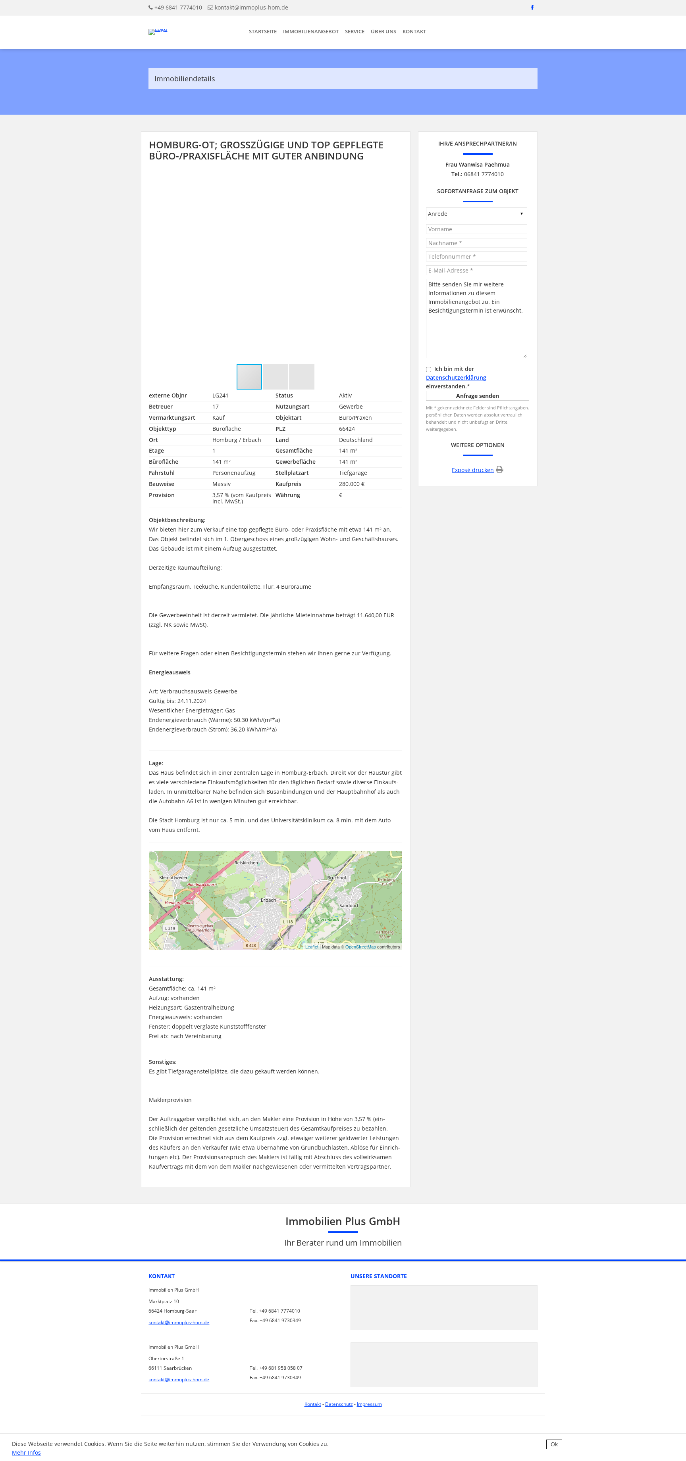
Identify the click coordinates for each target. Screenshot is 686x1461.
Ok (554, 1444)
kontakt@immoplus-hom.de (251, 7)
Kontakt (414, 31)
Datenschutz (339, 1404)
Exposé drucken (473, 470)
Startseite (263, 31)
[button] (395, 268)
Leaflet (311, 946)
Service (354, 31)
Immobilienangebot (311, 31)
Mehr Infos (26, 1452)
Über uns (383, 31)
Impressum (369, 1404)
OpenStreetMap (360, 946)
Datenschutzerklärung (456, 377)
